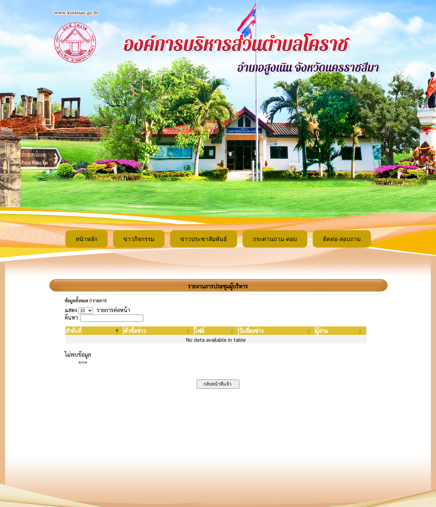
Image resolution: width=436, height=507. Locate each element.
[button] (74, 330)
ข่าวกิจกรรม (138, 239)
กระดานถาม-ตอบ (275, 239)
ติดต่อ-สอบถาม (342, 239)
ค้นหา (71, 317)
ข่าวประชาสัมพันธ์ (203, 239)
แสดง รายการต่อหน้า (97, 310)
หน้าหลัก (86, 239)
